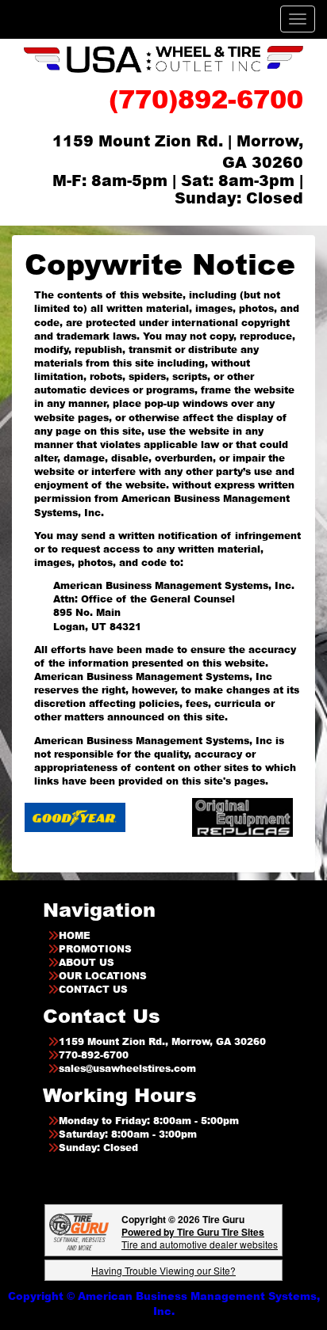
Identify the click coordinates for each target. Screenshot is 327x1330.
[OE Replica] (226, 816)
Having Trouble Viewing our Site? (163, 1270)
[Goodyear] (59, 816)
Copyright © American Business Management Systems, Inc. (164, 1303)
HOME (74, 935)
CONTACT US (93, 989)
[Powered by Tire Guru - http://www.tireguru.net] (79, 1230)
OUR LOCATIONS (103, 975)
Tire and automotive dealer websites (199, 1238)
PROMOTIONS (95, 949)
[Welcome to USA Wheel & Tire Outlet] (163, 59)
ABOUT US (86, 962)
